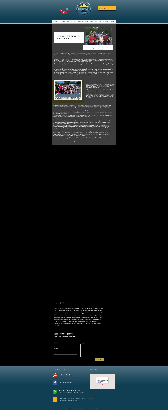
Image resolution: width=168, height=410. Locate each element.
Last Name (56, 348)
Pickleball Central (73, 400)
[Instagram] (60, 339)
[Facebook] (54, 339)
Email (55, 353)
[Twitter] (56, 339)
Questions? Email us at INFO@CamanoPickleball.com (67, 375)
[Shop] (55, 399)
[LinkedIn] (58, 339)
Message (82, 342)
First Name (56, 342)
